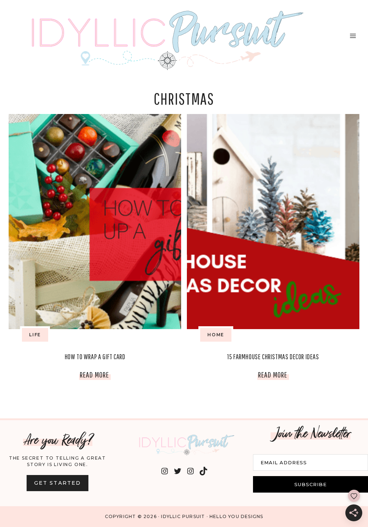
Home (215, 334)
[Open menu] (352, 35)
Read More (95, 376)
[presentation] (95, 221)
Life (35, 334)
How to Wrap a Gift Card (95, 356)
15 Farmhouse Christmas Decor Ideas (273, 356)
